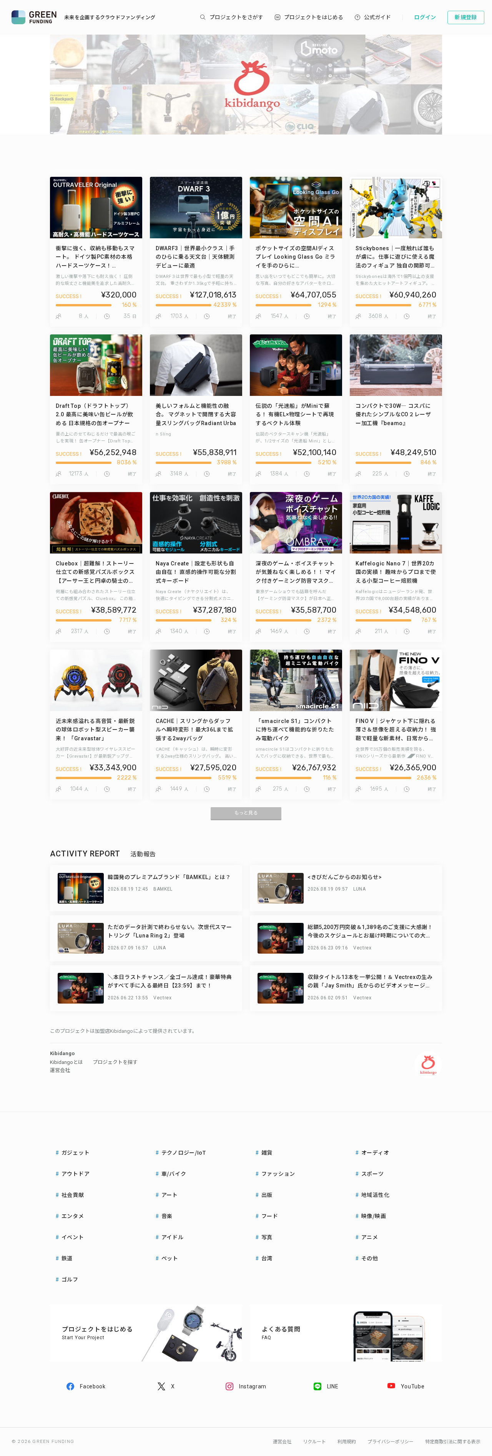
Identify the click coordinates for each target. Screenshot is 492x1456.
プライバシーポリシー (390, 1441)
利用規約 (346, 1441)
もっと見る (246, 813)
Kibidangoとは (66, 1062)
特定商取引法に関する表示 (452, 1441)
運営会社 (60, 1070)
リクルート (314, 1441)
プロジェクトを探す (115, 1062)
